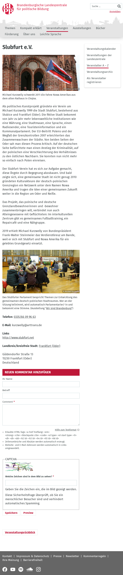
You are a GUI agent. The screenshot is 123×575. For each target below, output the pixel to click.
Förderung (11, 34)
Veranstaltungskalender (101, 49)
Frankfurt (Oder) (49, 346)
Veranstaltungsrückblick (20, 532)
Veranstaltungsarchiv (100, 72)
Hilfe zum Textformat (65, 429)
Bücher (100, 28)
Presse (57, 556)
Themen (10, 28)
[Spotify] (20, 569)
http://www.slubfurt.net (18, 337)
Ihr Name (7, 378)
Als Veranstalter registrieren (96, 80)
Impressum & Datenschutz (32, 556)
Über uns (29, 34)
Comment (7, 401)
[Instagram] (38, 569)
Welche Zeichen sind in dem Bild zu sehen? (28, 476)
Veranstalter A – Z (98, 65)
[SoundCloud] (29, 569)
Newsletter (72, 556)
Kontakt (7, 556)
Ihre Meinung (10, 560)
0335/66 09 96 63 (25, 317)
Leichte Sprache (50, 34)
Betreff (6, 390)
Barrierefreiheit (32, 560)
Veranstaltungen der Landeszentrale (99, 57)
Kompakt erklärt (31, 28)
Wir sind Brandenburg (58, 308)
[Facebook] (4, 569)
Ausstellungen (82, 28)
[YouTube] (12, 569)
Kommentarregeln (94, 556)
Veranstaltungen (57, 28)
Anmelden (115, 11)
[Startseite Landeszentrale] (8, 8)
